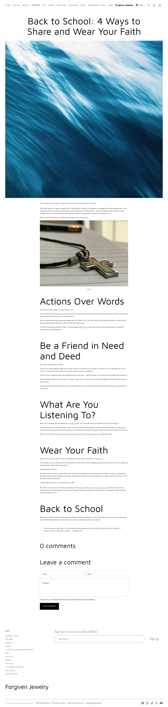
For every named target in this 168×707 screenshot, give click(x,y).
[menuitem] (7, 5)
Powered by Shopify (27, 703)
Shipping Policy (12, 636)
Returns (8, 639)
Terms (7, 646)
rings (90, 488)
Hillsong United (92, 434)
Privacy (8, 643)
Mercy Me (79, 434)
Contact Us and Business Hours (19, 650)
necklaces (81, 488)
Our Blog (9, 664)
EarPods (72, 423)
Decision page (11, 674)
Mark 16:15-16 (83, 327)
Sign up (154, 639)
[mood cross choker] (84, 253)
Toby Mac (71, 434)
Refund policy (43, 702)
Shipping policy (94, 702)
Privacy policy (58, 702)
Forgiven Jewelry (15, 703)
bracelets (97, 488)
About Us (9, 657)
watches (105, 488)
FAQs (7, 653)
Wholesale (10, 671)
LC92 (89, 289)
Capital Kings (62, 434)
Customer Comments (14, 667)
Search (8, 660)
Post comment (49, 606)
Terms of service (75, 702)
